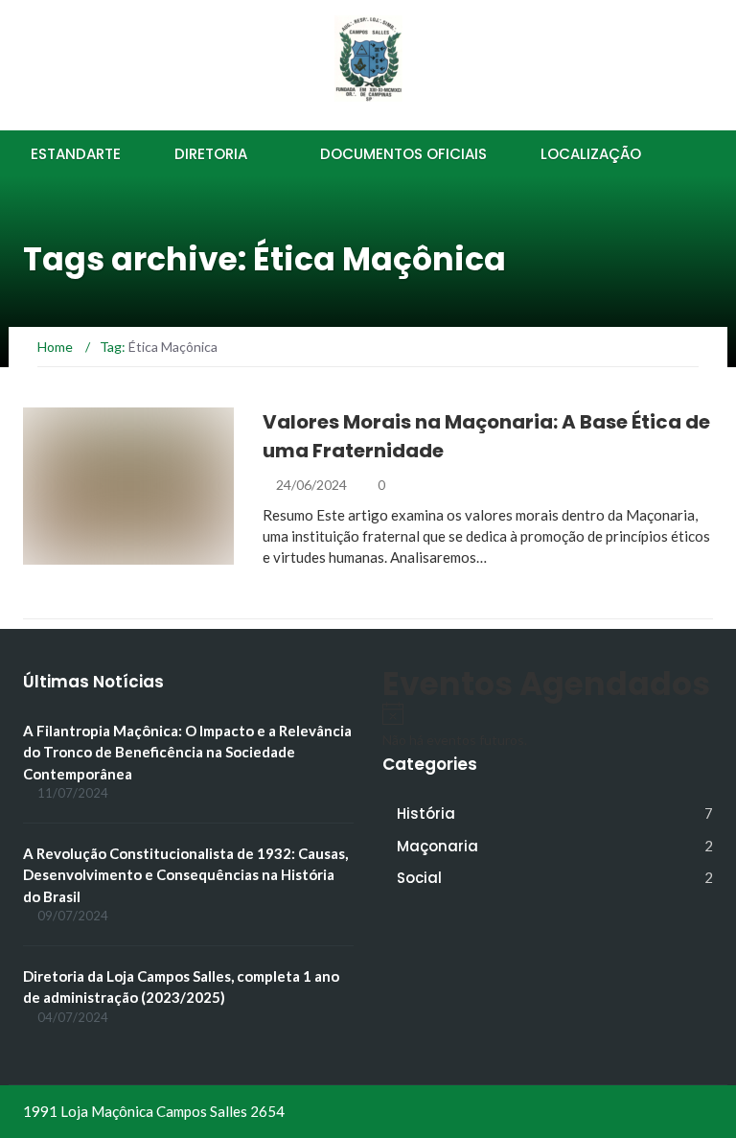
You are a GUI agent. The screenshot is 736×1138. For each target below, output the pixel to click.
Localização (590, 154)
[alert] (547, 726)
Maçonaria (437, 846)
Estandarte (76, 154)
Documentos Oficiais (403, 154)
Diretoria (210, 154)
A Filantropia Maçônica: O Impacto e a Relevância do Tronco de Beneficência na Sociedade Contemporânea (187, 752)
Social (419, 878)
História (78, 554)
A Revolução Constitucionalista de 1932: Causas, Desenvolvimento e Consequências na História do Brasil (185, 875)
